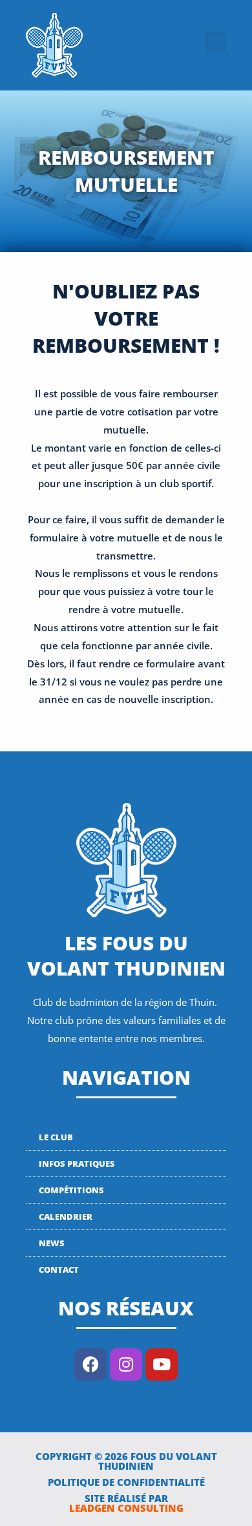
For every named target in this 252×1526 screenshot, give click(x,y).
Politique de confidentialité (126, 1482)
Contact (59, 1269)
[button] (215, 42)
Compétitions (71, 1190)
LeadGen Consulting (126, 1507)
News (52, 1243)
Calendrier (65, 1216)
